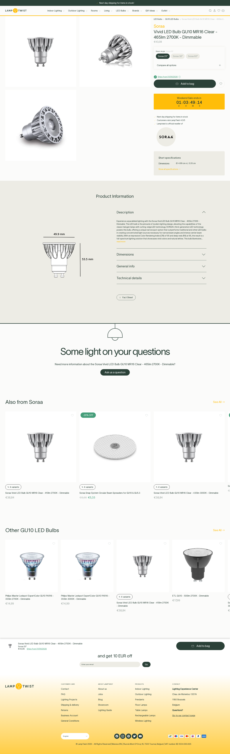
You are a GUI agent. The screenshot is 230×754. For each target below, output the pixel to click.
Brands (135, 10)
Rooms (94, 10)
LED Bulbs (121, 10)
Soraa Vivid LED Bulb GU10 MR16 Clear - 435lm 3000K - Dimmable (186, 493)
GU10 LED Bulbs (172, 19)
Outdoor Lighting (76, 10)
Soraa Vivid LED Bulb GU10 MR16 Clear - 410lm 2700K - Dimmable (37, 493)
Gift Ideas (150, 10)
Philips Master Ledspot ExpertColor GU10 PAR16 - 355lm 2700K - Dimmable (29, 597)
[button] (40, 51)
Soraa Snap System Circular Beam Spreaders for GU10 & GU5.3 (109, 493)
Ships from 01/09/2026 (37, 649)
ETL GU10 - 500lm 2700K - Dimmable (190, 596)
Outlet (164, 10)
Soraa (159, 26)
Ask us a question (115, 372)
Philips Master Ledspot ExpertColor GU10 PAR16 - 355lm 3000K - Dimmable (85, 597)
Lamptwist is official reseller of (170, 124)
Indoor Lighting (54, 10)
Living (107, 10)
